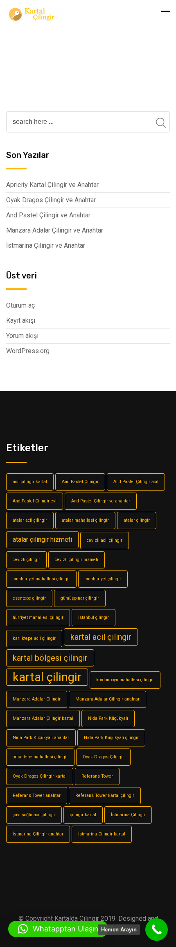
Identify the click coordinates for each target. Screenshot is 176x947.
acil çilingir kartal (30, 481)
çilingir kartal (83, 814)
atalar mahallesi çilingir (85, 520)
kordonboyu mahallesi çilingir (125, 679)
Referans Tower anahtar (37, 795)
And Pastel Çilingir (80, 481)
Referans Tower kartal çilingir (104, 795)
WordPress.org (28, 351)
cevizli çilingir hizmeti (76, 559)
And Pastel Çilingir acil (135, 481)
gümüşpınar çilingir (80, 598)
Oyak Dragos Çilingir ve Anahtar (51, 200)
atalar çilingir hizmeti (42, 539)
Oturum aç (20, 305)
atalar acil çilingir (30, 520)
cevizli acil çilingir (104, 540)
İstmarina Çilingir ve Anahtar (45, 245)
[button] (58, 929)
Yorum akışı (22, 336)
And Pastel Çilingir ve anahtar (100, 501)
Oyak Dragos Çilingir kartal (40, 776)
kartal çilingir (47, 677)
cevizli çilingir (26, 559)
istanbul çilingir (93, 617)
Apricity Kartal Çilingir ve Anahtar (52, 185)
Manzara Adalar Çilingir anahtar (107, 699)
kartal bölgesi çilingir (50, 658)
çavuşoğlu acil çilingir (34, 814)
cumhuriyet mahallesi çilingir (41, 579)
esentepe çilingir (29, 598)
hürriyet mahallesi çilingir (38, 617)
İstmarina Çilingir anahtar (38, 834)
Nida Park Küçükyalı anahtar (41, 737)
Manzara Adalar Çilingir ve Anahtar (54, 230)
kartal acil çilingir (100, 637)
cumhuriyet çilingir (103, 579)
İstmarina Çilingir (128, 814)
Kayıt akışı (20, 320)
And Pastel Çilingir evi (34, 501)
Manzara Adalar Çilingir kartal (43, 718)
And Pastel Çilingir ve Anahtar (48, 215)
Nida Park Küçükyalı (108, 718)
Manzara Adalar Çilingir (37, 699)
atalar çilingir (137, 520)
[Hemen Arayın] (156, 929)
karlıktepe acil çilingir (34, 638)
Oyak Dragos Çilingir (103, 757)
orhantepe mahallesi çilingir (40, 757)
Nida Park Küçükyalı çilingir (111, 737)
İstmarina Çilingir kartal (101, 834)
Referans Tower (97, 776)
